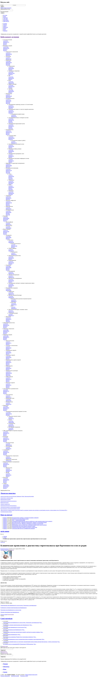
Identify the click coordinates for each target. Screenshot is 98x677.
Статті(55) (5, 478)
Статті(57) (8, 164)
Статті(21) (8, 201)
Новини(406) (6, 218)
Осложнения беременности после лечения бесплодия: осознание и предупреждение (22, 639)
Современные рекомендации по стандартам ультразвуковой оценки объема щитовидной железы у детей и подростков (30, 641)
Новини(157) (6, 42)
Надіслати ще (4, 651)
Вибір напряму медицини (10, 37)
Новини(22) (11, 187)
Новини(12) (11, 250)
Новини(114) (9, 170)
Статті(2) (11, 154)
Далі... (40, 622)
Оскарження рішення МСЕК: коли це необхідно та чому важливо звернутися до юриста (32, 521)
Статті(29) (8, 399)
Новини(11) (11, 156)
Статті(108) (5, 329)
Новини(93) (8, 208)
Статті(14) (8, 361)
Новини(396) (6, 48)
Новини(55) (11, 285)
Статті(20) (11, 150)
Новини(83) (8, 352)
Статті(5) (8, 57)
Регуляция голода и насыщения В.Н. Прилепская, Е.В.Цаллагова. (18, 644)
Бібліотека (6, 666)
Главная (5, 536)
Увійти (2, 7)
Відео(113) (5, 487)
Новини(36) (8, 458)
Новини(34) (11, 425)
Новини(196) (11, 138)
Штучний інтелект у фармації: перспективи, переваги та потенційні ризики (29, 522)
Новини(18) (8, 58)
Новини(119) (11, 86)
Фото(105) (8, 97)
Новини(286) (6, 407)
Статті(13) (11, 181)
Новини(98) (8, 100)
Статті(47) (5, 437)
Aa (1, 542)
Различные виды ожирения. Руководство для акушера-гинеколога (18, 636)
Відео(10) (5, 332)
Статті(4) (11, 159)
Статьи (4, 537)
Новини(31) (11, 182)
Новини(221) (9, 445)
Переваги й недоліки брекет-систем (20, 518)
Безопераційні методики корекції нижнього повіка (23, 526)
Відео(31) (5, 326)
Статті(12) (11, 241)
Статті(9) (8, 207)
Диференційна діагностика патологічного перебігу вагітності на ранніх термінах (21, 632)
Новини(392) (6, 485)
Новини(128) (9, 96)
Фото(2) (7, 134)
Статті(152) (5, 46)
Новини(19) (11, 146)
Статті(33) (11, 76)
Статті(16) (5, 41)
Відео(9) (5, 232)
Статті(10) (13, 115)
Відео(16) (8, 102)
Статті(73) (5, 230)
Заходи (5, 672)
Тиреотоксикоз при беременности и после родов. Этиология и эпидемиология (18, 605)
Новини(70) (11, 120)
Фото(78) (8, 103)
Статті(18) (8, 211)
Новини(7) (11, 429)
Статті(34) (5, 431)
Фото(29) (8, 64)
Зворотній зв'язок (15, 675)
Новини (5, 517)
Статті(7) (11, 175)
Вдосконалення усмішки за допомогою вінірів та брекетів (25, 517)
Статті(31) (8, 371)
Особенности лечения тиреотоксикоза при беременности (14, 607)
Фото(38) (8, 172)
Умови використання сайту (31, 674)
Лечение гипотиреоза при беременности (10, 612)
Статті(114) (5, 484)
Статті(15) (11, 67)
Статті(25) (11, 81)
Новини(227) (6, 337)
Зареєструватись (7, 7)
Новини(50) (11, 176)
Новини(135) (9, 132)
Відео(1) (10, 79)
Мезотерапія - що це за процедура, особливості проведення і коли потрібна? (29, 524)
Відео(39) (8, 63)
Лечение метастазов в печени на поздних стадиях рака (24, 527)
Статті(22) (8, 289)
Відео (4, 669)
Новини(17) (11, 315)
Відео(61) (5, 409)
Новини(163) (6, 433)
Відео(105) (5, 219)
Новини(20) (11, 193)
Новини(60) (11, 151)
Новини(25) (11, 258)
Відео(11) (5, 49)
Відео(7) (8, 204)
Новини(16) (14, 116)
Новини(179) (9, 202)
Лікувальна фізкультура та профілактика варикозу (23, 528)
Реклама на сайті (24, 675)
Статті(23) (11, 110)
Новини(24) (11, 262)
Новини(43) (8, 368)
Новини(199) (6, 231)
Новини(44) (11, 242)
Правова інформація (5, 675)
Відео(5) (5, 43)
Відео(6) (10, 121)
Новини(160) (6, 439)
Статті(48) (5, 389)
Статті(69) (8, 61)
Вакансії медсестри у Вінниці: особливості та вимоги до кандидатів (27, 523)
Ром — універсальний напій (18, 520)
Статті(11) (8, 52)
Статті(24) (11, 136)
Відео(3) (10, 127)
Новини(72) (11, 111)
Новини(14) (11, 277)
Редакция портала (5, 548)
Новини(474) (9, 413)
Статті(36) (11, 72)
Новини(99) (11, 78)
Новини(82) (8, 228)
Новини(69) (11, 91)
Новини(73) (14, 142)
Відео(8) (8, 213)
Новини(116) (6, 464)
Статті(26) (8, 356)
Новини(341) (9, 62)
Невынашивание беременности (10, 634)
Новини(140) (9, 373)
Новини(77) (8, 343)
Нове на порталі (6, 515)
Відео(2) (10, 69)
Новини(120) (9, 54)
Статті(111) (8, 130)
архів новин (5, 531)
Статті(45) (5, 323)
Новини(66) (11, 68)
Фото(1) (5, 44)
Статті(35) (8, 351)
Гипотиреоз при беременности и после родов (11, 610)
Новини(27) (8, 224)
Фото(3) (7, 270)
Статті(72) (8, 99)
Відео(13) (11, 139)
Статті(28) (11, 85)
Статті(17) (11, 105)
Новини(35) (8, 475)
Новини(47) (8, 319)
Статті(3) (8, 346)
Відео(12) (8, 171)
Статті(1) (13, 141)
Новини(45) (11, 106)
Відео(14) (8, 166)
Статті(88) (5, 406)
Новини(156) (11, 73)
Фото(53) (8, 199)
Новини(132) (6, 391)
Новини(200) (6, 479)
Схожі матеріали (6, 618)
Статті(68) (8, 266)
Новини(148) (14, 246)
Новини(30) (8, 400)
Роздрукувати (11, 550)
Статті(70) (5, 217)
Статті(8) (11, 186)
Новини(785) (6, 331)
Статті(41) (8, 169)
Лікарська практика (8, 493)
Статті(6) (8, 94)
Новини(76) (8, 198)
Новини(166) (6, 325)
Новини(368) (9, 165)
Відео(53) (8, 55)
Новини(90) (8, 237)
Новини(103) (9, 470)
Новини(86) (11, 422)
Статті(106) (5, 335)
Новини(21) (11, 126)
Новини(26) (11, 297)
